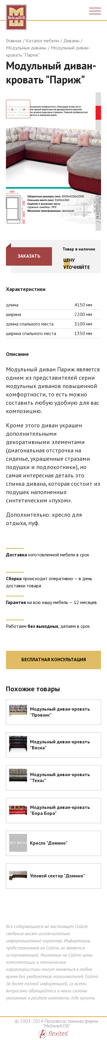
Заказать (29, 256)
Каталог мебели (42, 40)
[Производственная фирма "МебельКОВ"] (16, 15)
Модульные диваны (26, 48)
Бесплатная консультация (53, 659)
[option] (53, 161)
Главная (13, 40)
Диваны (71, 40)
